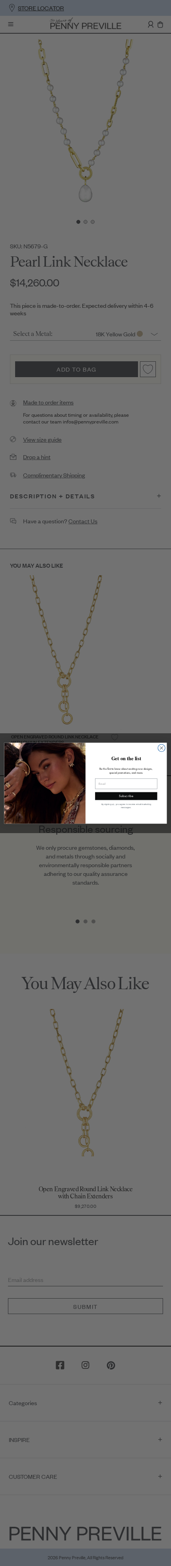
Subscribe (126, 795)
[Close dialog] (161, 747)
